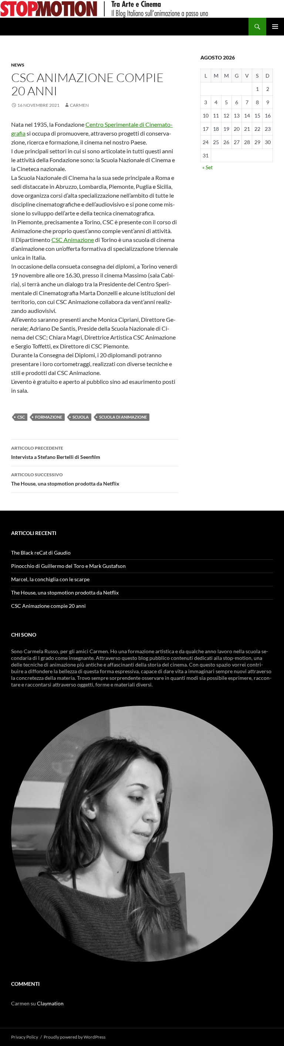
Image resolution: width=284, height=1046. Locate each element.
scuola (80, 417)
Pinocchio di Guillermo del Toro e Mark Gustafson (68, 566)
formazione (48, 417)
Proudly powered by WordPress (74, 1037)
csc (21, 417)
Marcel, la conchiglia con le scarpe (50, 579)
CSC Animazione (72, 239)
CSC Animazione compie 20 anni (48, 606)
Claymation (50, 1003)
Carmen (79, 105)
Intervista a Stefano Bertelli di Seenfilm (55, 452)
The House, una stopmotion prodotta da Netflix (65, 479)
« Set (207, 167)
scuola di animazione (123, 417)
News (17, 65)
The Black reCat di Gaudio (41, 552)
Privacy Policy (24, 1037)
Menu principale (275, 26)
